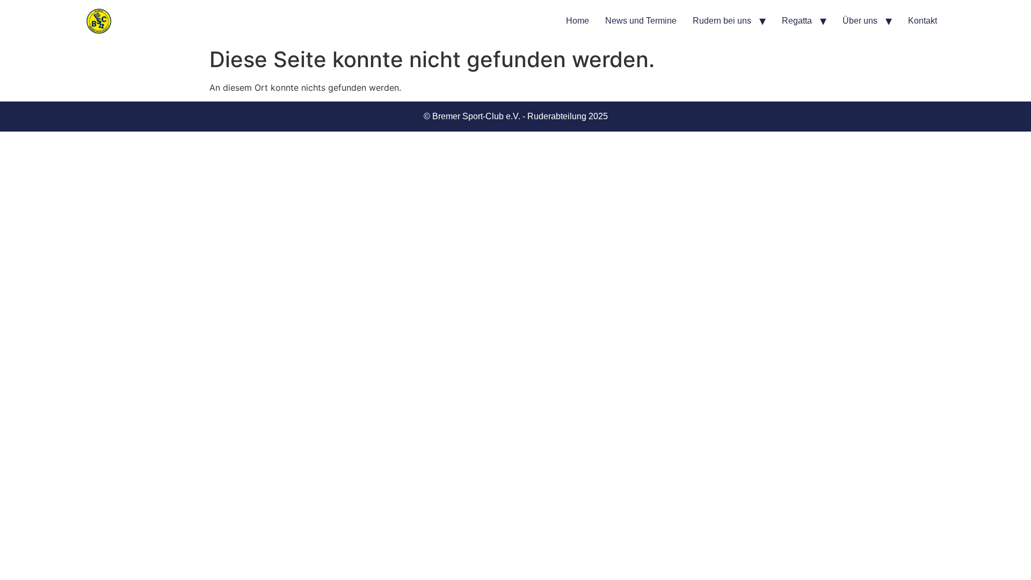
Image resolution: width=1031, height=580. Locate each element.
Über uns (860, 20)
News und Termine (641, 20)
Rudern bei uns (722, 20)
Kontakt (922, 20)
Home (577, 20)
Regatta (797, 20)
